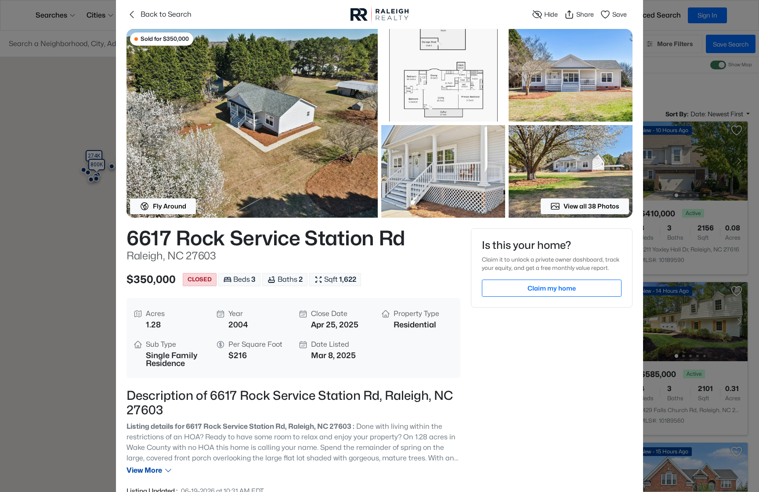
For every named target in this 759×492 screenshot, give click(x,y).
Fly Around (169, 206)
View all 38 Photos (591, 206)
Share (585, 14)
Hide (551, 14)
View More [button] (144, 470)
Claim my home (552, 288)
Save (619, 14)
